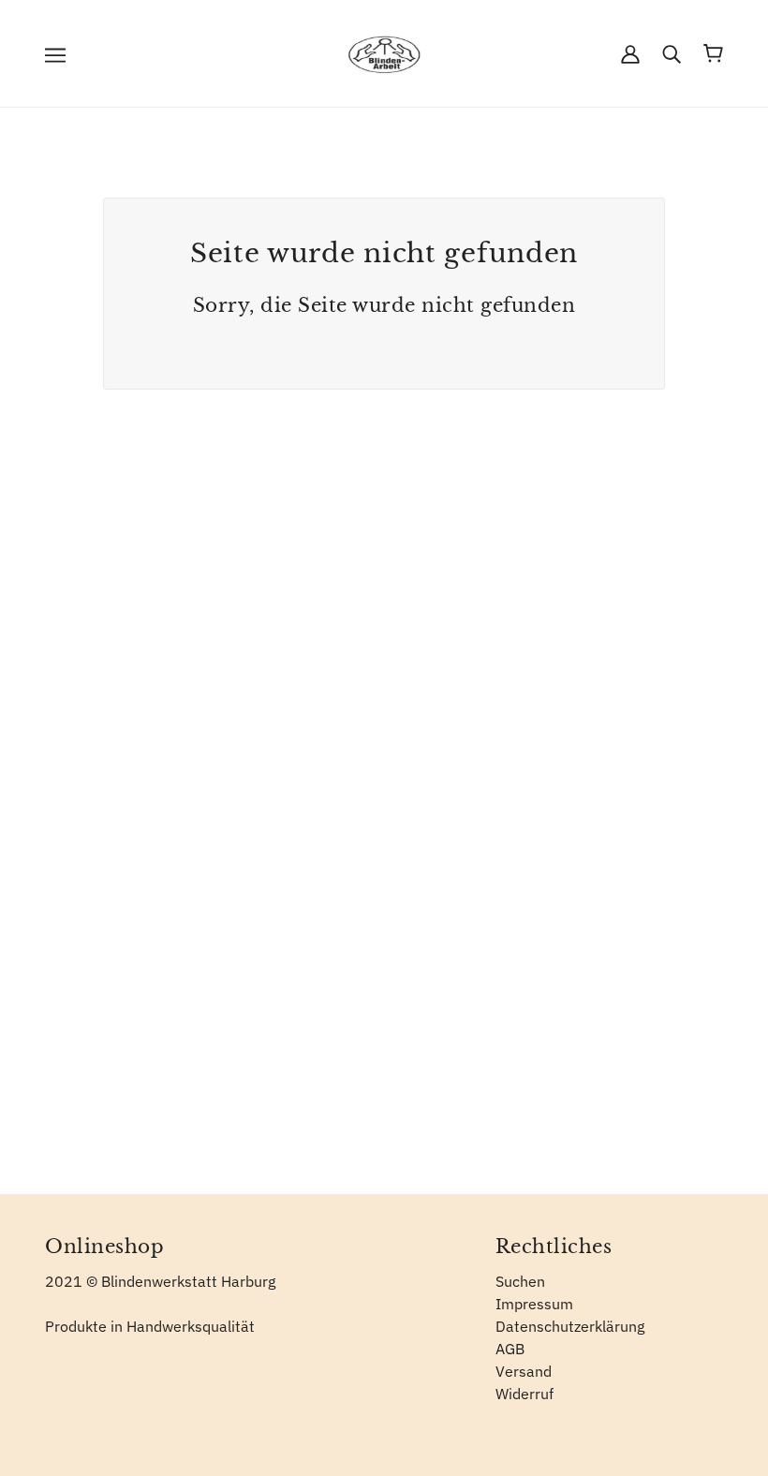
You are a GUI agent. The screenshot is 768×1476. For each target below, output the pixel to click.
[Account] (630, 53)
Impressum (534, 1303)
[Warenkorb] (713, 53)
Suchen (520, 1281)
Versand (523, 1371)
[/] (384, 51)
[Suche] (671, 53)
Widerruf (524, 1393)
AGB (509, 1348)
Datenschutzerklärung (569, 1326)
